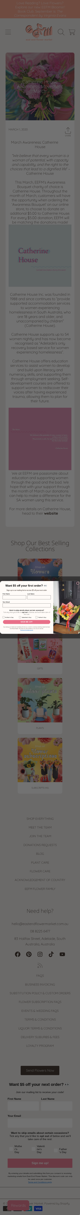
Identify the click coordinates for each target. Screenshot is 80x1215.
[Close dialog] (78, 583)
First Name (6, 594)
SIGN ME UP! (27, 622)
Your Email (6, 602)
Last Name (30, 594)
